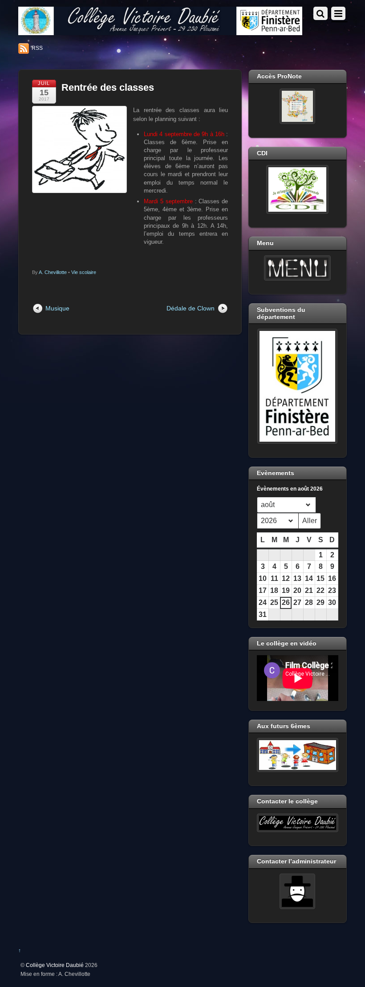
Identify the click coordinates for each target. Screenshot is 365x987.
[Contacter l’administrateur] (297, 891)
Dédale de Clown (190, 308)
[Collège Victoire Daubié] (160, 31)
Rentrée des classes (107, 87)
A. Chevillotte (53, 272)
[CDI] (297, 189)
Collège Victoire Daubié (55, 965)
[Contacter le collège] (297, 823)
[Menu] (297, 268)
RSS (37, 48)
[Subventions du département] (297, 386)
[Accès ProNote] (297, 106)
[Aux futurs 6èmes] (297, 755)
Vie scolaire (83, 272)
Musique (57, 308)
